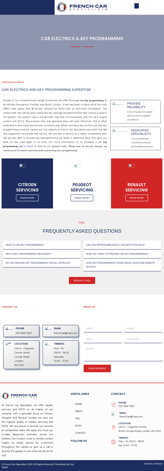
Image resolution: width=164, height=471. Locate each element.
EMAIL (57, 328)
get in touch (26, 146)
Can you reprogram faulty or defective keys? (115, 245)
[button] (136, 5)
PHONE (20, 328)
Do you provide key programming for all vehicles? (38, 263)
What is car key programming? (25, 245)
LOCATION (21, 344)
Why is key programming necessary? (29, 254)
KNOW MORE (27, 198)
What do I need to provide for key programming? (117, 254)
